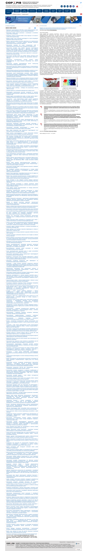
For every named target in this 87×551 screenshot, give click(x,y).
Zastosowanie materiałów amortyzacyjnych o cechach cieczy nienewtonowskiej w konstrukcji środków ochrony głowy (22, 128)
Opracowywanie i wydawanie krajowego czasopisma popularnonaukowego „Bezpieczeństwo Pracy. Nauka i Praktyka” (22, 319)
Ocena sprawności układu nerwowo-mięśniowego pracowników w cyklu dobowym (22, 411)
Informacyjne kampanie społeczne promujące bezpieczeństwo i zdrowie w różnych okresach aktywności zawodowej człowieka (22, 273)
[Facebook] (73, 6)
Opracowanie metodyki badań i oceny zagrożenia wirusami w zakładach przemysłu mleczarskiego (22, 167)
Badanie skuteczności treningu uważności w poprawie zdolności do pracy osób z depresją (22, 232)
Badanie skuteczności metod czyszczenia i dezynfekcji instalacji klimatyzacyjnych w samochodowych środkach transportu (22, 430)
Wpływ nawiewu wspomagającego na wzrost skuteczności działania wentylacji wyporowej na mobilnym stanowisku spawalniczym (22, 133)
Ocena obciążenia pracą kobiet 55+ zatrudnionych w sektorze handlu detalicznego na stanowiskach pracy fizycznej (22, 427)
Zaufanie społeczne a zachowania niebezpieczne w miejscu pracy (20, 90)
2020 (15, 28)
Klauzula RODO (63, 542)
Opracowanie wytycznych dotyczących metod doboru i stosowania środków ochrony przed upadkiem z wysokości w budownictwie (22, 81)
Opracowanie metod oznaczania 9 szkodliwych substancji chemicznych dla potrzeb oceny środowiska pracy (22, 491)
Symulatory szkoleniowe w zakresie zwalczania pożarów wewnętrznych (21, 534)
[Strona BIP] (77, 6)
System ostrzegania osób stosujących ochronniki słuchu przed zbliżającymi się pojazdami (22, 447)
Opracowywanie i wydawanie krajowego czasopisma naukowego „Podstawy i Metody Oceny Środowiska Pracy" (22, 313)
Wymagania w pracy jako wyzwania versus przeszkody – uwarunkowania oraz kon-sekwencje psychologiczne (22, 242)
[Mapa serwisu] (64, 6)
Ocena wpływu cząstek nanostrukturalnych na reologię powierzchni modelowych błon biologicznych (22, 188)
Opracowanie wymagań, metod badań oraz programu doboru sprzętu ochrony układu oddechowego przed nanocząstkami (22, 378)
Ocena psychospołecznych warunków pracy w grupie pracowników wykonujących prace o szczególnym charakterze (22, 252)
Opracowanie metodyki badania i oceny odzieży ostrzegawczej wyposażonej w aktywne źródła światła (22, 376)
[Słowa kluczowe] (67, 6)
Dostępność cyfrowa (71, 542)
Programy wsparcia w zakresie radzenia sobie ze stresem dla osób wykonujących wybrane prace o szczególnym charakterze (22, 333)
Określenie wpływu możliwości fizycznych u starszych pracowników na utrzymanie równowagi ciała (22, 227)
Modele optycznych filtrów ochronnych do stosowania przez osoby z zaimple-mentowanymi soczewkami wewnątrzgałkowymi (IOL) (22, 220)
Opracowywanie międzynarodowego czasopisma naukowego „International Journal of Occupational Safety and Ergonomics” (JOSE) (22, 316)
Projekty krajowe (25, 14)
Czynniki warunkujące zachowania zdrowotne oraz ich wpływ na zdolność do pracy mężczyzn (22, 235)
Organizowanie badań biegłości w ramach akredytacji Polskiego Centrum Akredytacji (22, 356)
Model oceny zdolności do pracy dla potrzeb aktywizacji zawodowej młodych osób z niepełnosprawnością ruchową (22, 532)
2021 (11, 28)
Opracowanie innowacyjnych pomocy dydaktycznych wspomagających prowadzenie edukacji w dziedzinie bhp (22, 254)
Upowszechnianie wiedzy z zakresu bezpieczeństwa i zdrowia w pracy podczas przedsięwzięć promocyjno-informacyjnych (22, 281)
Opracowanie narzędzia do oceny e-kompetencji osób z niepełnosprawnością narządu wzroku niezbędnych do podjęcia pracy (22, 46)
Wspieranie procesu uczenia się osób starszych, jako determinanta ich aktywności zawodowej (22, 339)
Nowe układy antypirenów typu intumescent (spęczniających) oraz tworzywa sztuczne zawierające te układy (22, 131)
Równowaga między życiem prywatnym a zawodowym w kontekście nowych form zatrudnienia (22, 33)
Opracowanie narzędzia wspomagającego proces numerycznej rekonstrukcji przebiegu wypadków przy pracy (22, 64)
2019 (29, 28)
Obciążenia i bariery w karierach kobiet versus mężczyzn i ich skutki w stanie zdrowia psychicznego (22, 36)
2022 (7, 28)
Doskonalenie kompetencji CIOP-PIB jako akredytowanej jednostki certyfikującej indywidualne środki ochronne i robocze (22, 368)
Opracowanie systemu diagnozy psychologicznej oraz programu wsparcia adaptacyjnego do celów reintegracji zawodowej (22, 336)
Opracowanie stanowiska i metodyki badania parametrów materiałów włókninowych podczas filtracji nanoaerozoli (22, 393)
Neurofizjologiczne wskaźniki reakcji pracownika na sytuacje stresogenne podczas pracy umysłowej (22, 249)
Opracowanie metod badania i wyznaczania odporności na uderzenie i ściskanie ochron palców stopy (22, 53)
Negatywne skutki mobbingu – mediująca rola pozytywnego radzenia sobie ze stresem (22, 88)
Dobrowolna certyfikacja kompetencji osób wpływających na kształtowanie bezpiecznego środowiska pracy (22, 261)
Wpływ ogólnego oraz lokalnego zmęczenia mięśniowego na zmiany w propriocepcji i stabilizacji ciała (22, 230)
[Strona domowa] (61, 6)
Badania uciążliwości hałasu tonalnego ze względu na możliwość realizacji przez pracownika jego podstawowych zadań (22, 485)
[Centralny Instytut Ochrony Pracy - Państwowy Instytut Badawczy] (22, 2)
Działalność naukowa (16, 14)
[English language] (70, 6)
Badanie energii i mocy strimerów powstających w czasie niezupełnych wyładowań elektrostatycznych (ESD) (22, 39)
